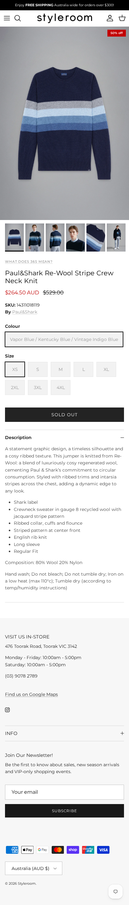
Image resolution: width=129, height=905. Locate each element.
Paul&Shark (24, 312)
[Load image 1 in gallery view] (64, 123)
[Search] (21, 18)
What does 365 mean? (29, 262)
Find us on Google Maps (31, 694)
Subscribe (64, 810)
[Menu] (7, 18)
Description (18, 437)
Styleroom (27, 883)
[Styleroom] (64, 18)
